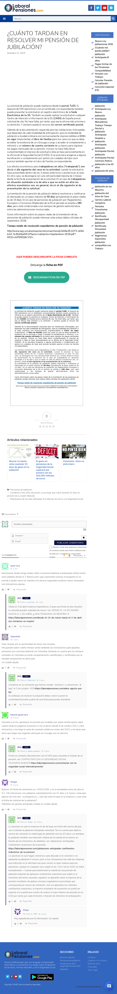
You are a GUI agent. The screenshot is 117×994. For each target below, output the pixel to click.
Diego (30, 822)
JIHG (35, 914)
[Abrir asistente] (109, 986)
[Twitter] (98, 8)
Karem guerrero (34, 751)
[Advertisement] (46, 79)
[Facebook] (91, 8)
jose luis (31, 602)
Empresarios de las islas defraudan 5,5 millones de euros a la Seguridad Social (46, 498)
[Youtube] (104, 8)
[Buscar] (113, 18)
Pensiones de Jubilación (21, 489)
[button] (4, 18)
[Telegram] (111, 8)
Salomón (31, 680)
